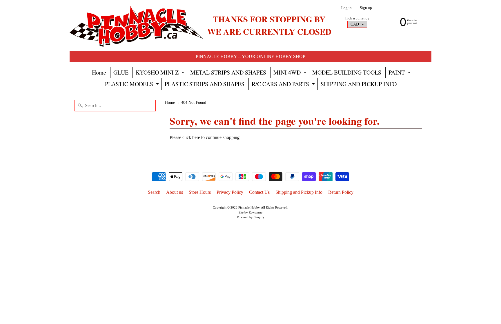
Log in (346, 8)
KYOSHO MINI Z (161, 73)
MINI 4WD (290, 73)
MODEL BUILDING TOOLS (346, 72)
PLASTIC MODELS (132, 85)
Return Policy (340, 192)
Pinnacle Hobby (248, 207)
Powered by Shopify (250, 217)
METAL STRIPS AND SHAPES (228, 72)
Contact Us (259, 192)
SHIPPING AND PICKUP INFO (359, 84)
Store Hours (200, 192)
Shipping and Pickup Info (298, 192)
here (196, 137)
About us (174, 192)
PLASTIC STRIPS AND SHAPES (204, 84)
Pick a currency (357, 18)
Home (99, 72)
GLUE (120, 72)
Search (154, 192)
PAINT (400, 73)
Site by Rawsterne (250, 212)
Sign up (366, 8)
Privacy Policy (230, 192)
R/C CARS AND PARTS (284, 85)
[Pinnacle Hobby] (136, 26)
